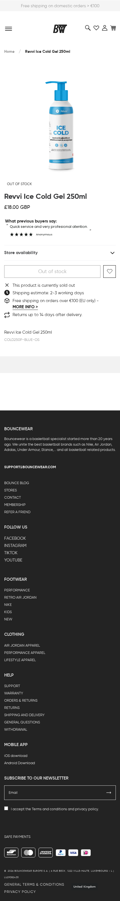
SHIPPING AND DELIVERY (24, 715)
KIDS (8, 612)
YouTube (13, 560)
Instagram (15, 545)
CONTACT (12, 497)
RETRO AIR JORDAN (20, 597)
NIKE (8, 605)
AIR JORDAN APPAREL (22, 645)
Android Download (19, 763)
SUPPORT (12, 686)
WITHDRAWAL (15, 729)
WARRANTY (13, 693)
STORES (10, 490)
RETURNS (12, 708)
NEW (8, 619)
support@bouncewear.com (30, 467)
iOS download (15, 756)
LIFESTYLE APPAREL (20, 660)
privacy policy (86, 809)
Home (9, 51)
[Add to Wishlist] (109, 271)
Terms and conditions (49, 809)
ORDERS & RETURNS (20, 700)
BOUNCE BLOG (16, 483)
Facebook (15, 538)
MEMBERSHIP (15, 505)
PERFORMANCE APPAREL (24, 653)
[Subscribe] (109, 792)
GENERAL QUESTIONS (22, 722)
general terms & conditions (34, 884)
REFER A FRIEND (17, 512)
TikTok (11, 552)
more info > (25, 306)
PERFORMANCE (17, 590)
